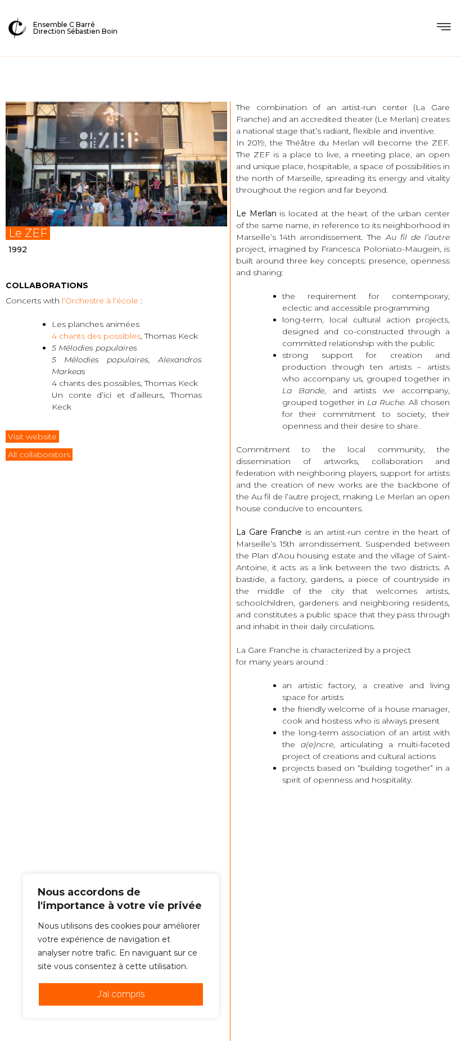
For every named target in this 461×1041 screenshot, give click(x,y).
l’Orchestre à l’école (100, 301)
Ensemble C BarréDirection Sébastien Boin (75, 27)
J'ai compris (121, 994)
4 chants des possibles (96, 336)
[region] (120, 946)
